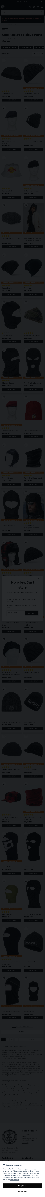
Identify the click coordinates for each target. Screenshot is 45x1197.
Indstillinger (22, 1191)
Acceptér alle (22, 1186)
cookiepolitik (14, 1180)
